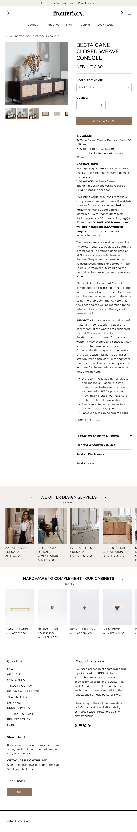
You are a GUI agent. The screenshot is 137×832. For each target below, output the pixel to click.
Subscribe (68, 481)
